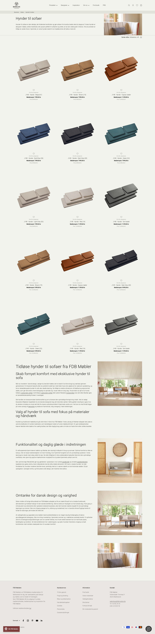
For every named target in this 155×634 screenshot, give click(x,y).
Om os (85, 5)
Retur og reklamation (64, 599)
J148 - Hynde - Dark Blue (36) (33, 158)
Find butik (96, 5)
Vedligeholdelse (88, 599)
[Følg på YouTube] (37, 620)
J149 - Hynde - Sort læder (121, 348)
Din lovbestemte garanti (90, 609)
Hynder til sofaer (30, 12)
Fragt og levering (62, 596)
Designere (64, 5)
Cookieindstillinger (63, 612)
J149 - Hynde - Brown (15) (33, 285)
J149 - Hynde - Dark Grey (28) (121, 285)
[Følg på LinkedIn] (41, 620)
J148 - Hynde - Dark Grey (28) (77, 158)
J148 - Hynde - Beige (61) (33, 95)
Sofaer (22, 12)
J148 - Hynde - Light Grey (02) (33, 221)
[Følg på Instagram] (28, 620)
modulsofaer (70, 393)
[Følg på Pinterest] (32, 620)
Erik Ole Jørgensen (33, 92)
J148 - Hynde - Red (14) (77, 221)
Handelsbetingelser (63, 602)
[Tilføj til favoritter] (34, 90)
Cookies (59, 606)
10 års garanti (61, 592)
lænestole (31, 406)
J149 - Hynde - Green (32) (33, 348)
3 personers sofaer (46, 393)
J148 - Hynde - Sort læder (121, 221)
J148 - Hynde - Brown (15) (77, 95)
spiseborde (65, 462)
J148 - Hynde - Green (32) (121, 158)
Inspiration (76, 5)
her (30, 608)
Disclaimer (86, 602)
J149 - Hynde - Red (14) (77, 348)
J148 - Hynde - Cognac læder (121, 95)
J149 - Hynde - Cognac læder (77, 285)
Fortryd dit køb (87, 606)
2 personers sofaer (26, 393)
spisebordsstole (82, 462)
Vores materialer (88, 596)
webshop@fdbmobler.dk (118, 601)
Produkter (52, 5)
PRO (104, 5)
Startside (16, 12)
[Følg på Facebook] (23, 620)
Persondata (60, 609)
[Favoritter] (137, 5)
